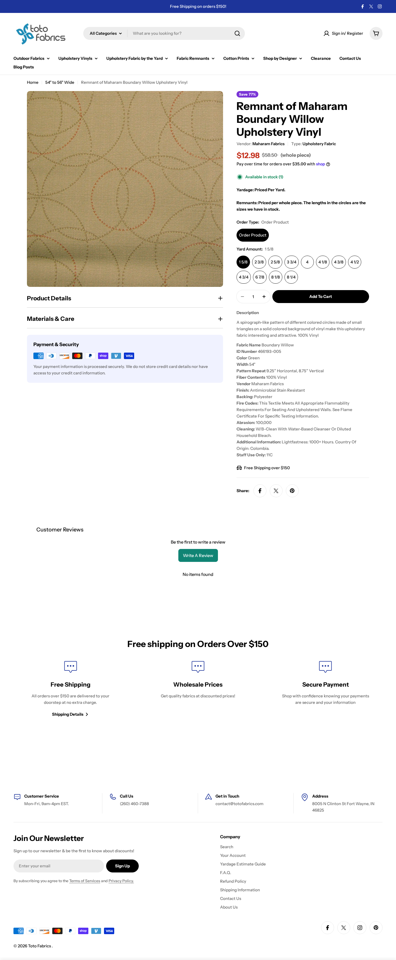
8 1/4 (291, 277)
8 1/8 (275, 277)
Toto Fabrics (40, 945)
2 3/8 (259, 262)
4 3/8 (338, 262)
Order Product (252, 235)
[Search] (237, 33)
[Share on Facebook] (259, 490)
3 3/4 (291, 262)
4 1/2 (354, 262)
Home (33, 82)
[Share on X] (276, 490)
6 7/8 (259, 277)
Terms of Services (84, 880)
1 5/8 (243, 262)
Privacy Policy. (121, 880)
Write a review (198, 555)
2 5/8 (275, 262)
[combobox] (164, 33)
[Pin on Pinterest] (292, 490)
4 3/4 (243, 277)
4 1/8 (322, 262)
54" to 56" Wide (59, 82)
